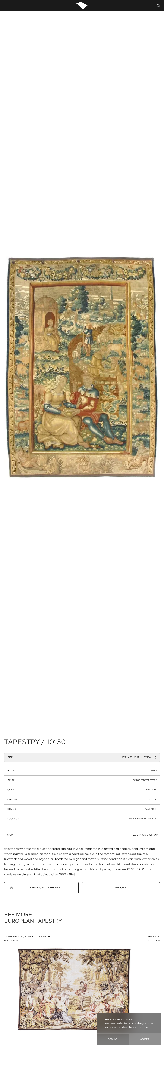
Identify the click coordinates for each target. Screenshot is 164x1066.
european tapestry (145, 780)
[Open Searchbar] (158, 5)
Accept (144, 1039)
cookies (118, 1023)
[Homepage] (82, 5)
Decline (112, 1039)
